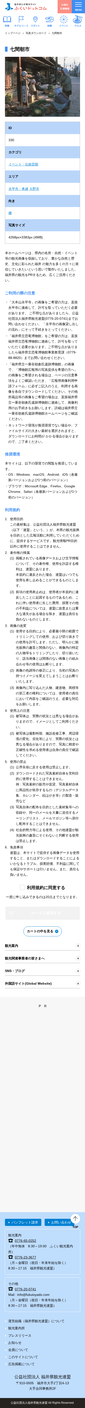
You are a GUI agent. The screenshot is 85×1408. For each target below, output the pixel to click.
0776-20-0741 (25, 1289)
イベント (63, 25)
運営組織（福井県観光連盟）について (36, 1321)
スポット (35, 25)
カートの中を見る (40, 931)
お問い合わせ (61, 1222)
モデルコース (21, 25)
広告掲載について (21, 1364)
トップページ (13, 33)
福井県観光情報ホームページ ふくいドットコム (26, 6)
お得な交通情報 (64, 6)
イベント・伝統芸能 (23, 164)
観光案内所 (16, 1328)
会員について (18, 1350)
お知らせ (14, 1343)
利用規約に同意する (46, 887)
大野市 (34, 189)
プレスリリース (19, 1335)
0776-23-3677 (25, 1257)
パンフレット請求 (25, 1222)
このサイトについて (23, 1357)
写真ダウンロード (36, 33)
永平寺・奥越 (18, 189)
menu (78, 10)
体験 (49, 25)
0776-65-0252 (25, 1241)
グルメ (77, 25)
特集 (7, 25)
